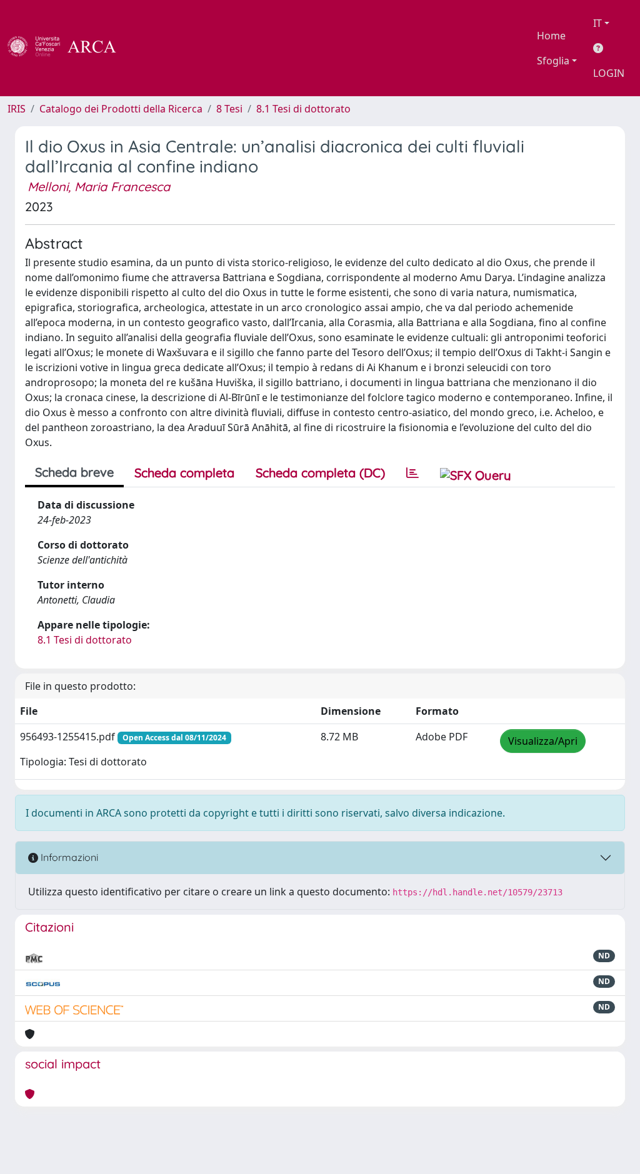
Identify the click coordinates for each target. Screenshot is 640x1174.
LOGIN (608, 73)
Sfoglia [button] (553, 60)
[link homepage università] (150, 48)
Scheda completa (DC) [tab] (320, 472)
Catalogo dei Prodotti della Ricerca (120, 109)
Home (551, 35)
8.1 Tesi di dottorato (303, 109)
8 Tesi (229, 109)
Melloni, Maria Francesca (99, 186)
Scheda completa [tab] (184, 472)
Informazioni (68, 857)
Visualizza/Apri (543, 741)
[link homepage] (69, 48)
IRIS (17, 109)
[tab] (412, 473)
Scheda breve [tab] (74, 472)
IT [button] (597, 23)
